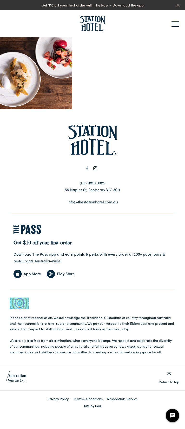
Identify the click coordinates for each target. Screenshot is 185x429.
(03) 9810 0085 (92, 182)
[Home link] (92, 23)
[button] (175, 25)
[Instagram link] (95, 168)
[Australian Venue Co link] (16, 377)
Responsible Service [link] (122, 398)
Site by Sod (92, 405)
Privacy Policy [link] (58, 398)
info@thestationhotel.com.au (92, 201)
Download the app (128, 4)
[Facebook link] (87, 168)
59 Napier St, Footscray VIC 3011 (92, 189)
